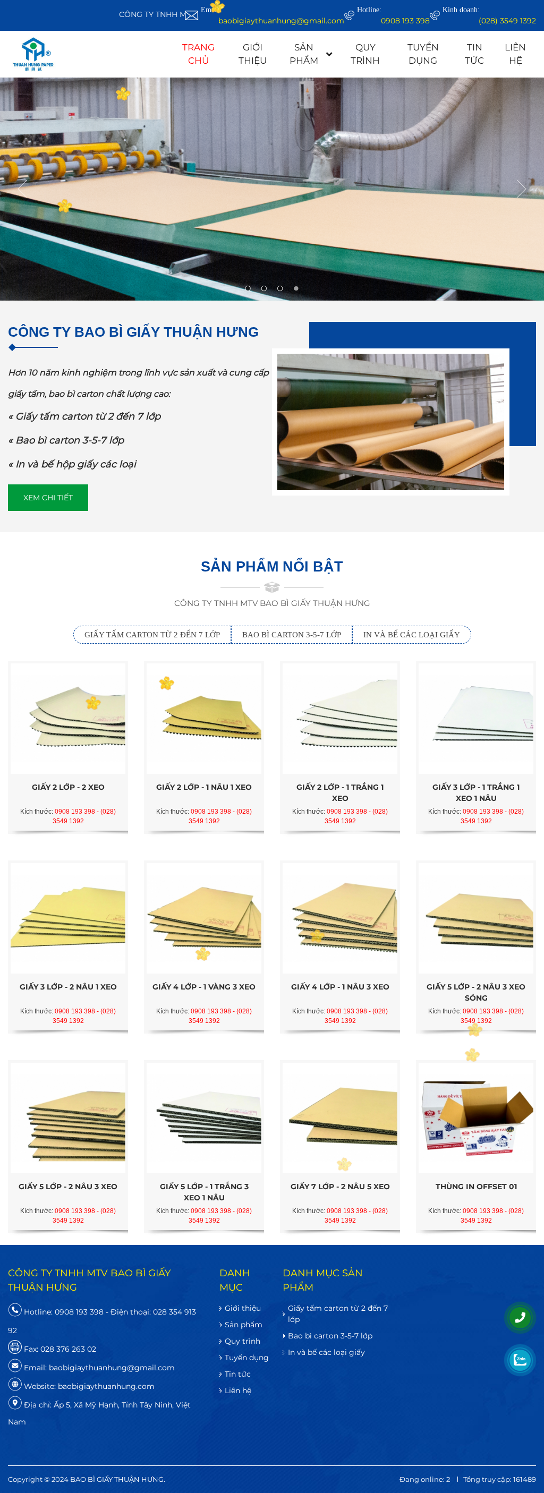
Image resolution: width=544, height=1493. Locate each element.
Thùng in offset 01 (476, 1186)
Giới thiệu (253, 54)
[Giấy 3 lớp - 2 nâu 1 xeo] (68, 918)
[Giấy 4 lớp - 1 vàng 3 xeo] (204, 918)
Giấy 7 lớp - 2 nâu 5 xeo (340, 1186)
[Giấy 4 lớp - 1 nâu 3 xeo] (340, 918)
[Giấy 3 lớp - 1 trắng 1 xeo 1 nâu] (476, 718)
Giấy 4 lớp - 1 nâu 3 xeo (340, 987)
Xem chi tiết (48, 497)
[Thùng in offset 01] (476, 1118)
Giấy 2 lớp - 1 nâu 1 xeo (204, 787)
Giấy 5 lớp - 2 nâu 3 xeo (68, 1186)
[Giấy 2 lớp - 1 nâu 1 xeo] (204, 718)
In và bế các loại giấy (326, 1352)
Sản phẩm (304, 54)
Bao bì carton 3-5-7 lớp (330, 1336)
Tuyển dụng (423, 54)
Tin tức (474, 54)
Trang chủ (198, 54)
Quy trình (365, 54)
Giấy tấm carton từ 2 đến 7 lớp (338, 1313)
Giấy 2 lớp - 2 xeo (68, 787)
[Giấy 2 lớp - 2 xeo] (68, 718)
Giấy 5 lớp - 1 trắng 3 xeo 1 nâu (204, 1192)
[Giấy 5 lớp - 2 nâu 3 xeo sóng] (476, 918)
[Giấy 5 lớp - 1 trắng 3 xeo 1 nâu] (204, 1118)
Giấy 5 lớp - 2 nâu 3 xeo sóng (476, 992)
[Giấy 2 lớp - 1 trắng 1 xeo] (340, 718)
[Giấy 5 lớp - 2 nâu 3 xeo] (68, 1118)
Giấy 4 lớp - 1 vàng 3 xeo (204, 987)
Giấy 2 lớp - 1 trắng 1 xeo (340, 792)
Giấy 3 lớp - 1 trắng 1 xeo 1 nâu (476, 792)
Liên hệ (515, 54)
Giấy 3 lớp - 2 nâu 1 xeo (68, 987)
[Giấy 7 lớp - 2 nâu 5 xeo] (340, 1118)
